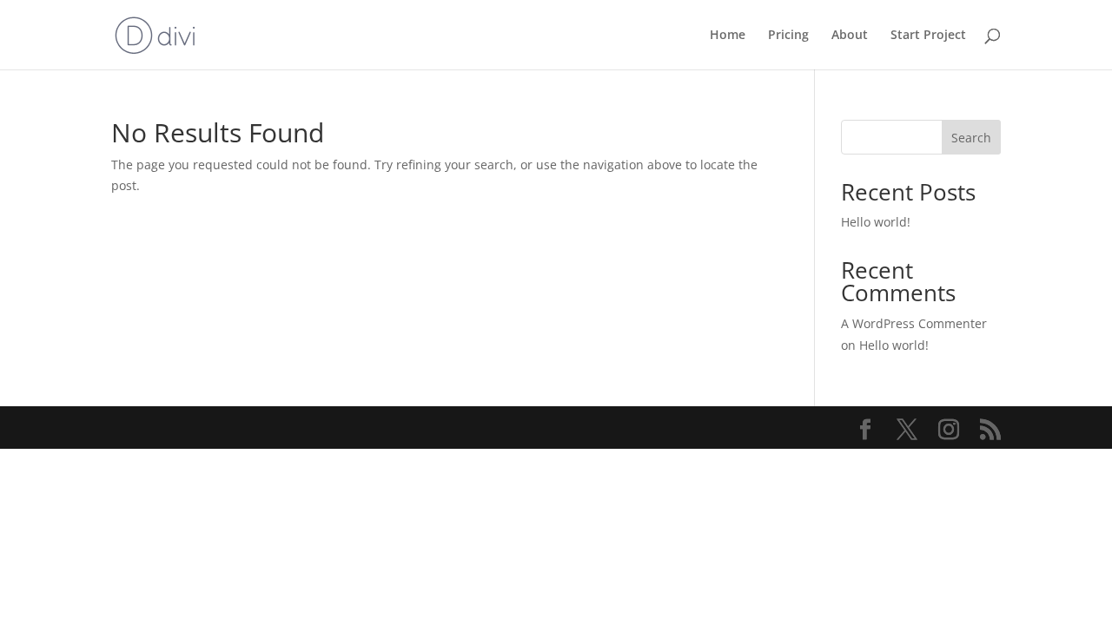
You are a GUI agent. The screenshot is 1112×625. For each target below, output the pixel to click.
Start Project (928, 36)
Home (727, 36)
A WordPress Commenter (914, 323)
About (849, 36)
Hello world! (875, 222)
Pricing (788, 36)
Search (971, 137)
